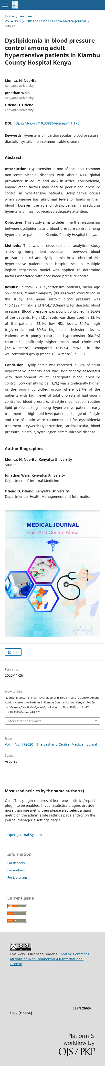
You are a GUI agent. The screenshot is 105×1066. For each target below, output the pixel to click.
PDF (15, 652)
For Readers (16, 863)
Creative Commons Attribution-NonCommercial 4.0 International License (49, 959)
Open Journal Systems (25, 834)
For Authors (16, 870)
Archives (26, 16)
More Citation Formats (24, 721)
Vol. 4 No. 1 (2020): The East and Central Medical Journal (45, 21)
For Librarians (17, 877)
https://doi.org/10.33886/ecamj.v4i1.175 (46, 123)
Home (9, 16)
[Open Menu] (5, 5)
